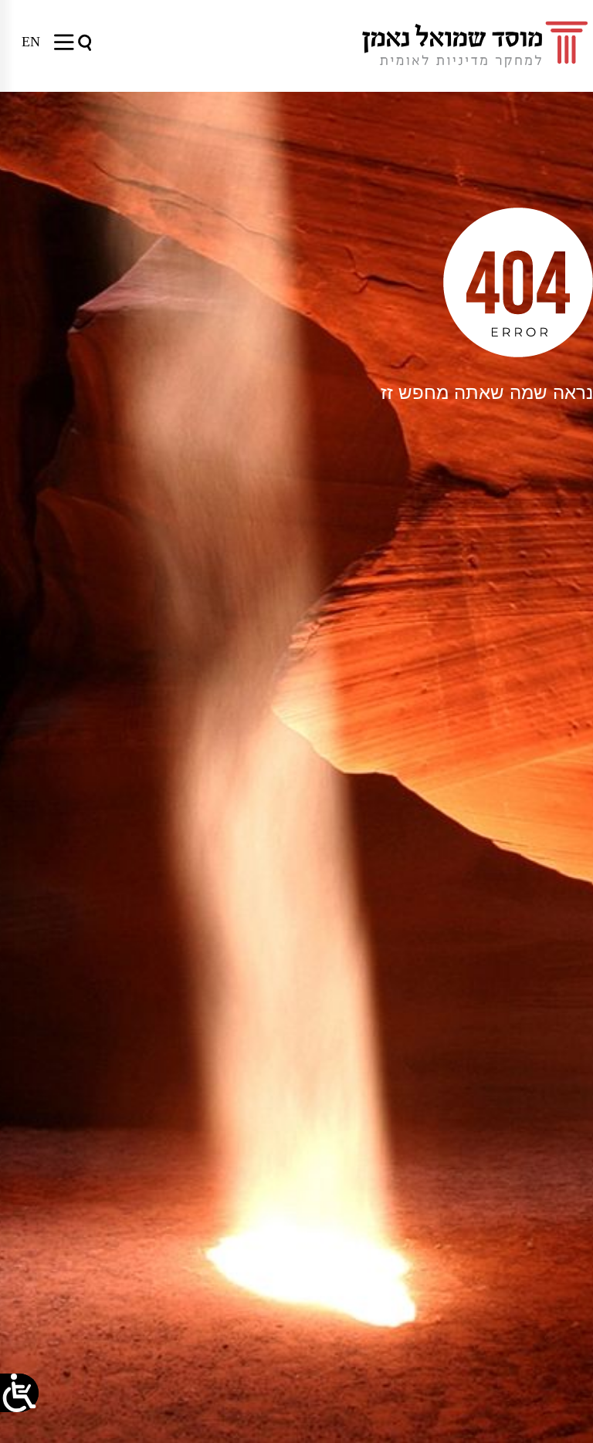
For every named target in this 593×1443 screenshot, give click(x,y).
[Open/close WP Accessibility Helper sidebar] (19, 1393)
